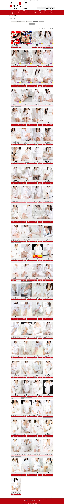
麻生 (15, 491)
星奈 (26, 316)
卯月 (48, 258)
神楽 (26, 355)
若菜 (15, 219)
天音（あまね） (26, 180)
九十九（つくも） (26, 141)
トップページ (11, 15)
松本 (15, 122)
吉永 (26, 277)
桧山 (15, 238)
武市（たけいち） (48, 161)
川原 (48, 277)
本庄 (48, 297)
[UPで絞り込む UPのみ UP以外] (29, 21)
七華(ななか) (37, 141)
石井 (48, 472)
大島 (37, 180)
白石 (15, 83)
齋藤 (26, 64)
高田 (37, 161)
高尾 (48, 374)
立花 (37, 83)
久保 (37, 374)
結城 (26, 414)
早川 (48, 141)
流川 (26, 394)
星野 (48, 83)
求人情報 (39, 500)
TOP (13, 10)
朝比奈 (48, 433)
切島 (26, 374)
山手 (37, 316)
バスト (48, 28)
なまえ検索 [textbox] (13, 21)
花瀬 (26, 258)
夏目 (37, 238)
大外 (37, 394)
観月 (37, 277)
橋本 (26, 238)
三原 (26, 472)
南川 (48, 219)
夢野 (48, 122)
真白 (48, 44)
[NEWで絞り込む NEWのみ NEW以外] (21, 21)
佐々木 (26, 297)
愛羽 (15, 355)
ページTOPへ (51, 497)
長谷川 (37, 44)
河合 (15, 433)
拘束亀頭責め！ (26, 44)
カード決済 (28, 500)
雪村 (37, 219)
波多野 (15, 180)
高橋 (15, 64)
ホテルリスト (31, 500)
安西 (37, 433)
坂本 (48, 414)
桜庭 (26, 161)
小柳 (37, 64)
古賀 (26, 83)
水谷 (15, 394)
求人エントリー (36, 500)
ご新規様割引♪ (15, 44)
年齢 (43, 28)
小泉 (15, 258)
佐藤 (48, 64)
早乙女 (15, 161)
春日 (26, 122)
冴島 (48, 394)
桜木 (37, 414)
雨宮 (15, 277)
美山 (48, 355)
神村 (48, 238)
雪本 (15, 374)
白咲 (15, 414)
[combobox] (14, 21)
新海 (37, 258)
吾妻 (37, 355)
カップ (51, 28)
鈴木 (26, 219)
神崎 (37, 297)
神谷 (15, 316)
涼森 (48, 316)
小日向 (15, 141)
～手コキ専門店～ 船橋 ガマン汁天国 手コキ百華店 (31, 503)
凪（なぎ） (37, 122)
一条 (15, 297)
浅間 (15, 472)
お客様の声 (25, 500)
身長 (45, 28)
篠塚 (26, 433)
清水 (48, 180)
